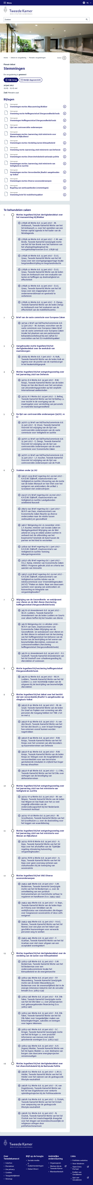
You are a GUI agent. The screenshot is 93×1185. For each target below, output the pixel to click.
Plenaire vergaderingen (37, 58)
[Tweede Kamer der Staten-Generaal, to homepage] (18, 10)
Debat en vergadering (18, 58)
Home (6, 58)
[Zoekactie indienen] (86, 19)
